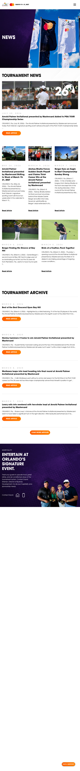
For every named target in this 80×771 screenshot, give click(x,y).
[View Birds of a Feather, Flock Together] (60, 230)
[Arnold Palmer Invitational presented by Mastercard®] (8, 5)
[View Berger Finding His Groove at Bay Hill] (20, 230)
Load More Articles (40, 432)
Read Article (11, 133)
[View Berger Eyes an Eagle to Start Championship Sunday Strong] (66, 153)
